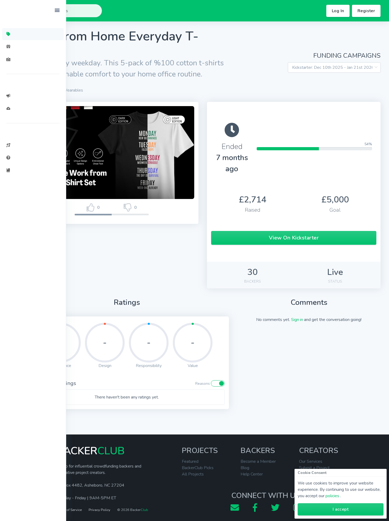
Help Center (252, 474)
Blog (245, 468)
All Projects (193, 474)
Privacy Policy (99, 510)
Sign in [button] (297, 320)
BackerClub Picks (198, 468)
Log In (338, 11)
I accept (341, 509)
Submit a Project (314, 468)
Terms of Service (69, 510)
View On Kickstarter (294, 237)
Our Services (310, 461)
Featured (190, 461)
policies (332, 496)
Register (366, 11)
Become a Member (258, 461)
